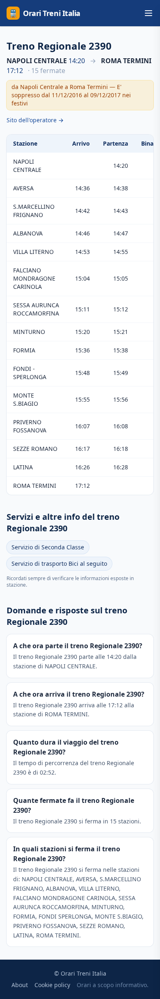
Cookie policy (52, 985)
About (19, 985)
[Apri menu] (148, 13)
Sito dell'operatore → (35, 120)
